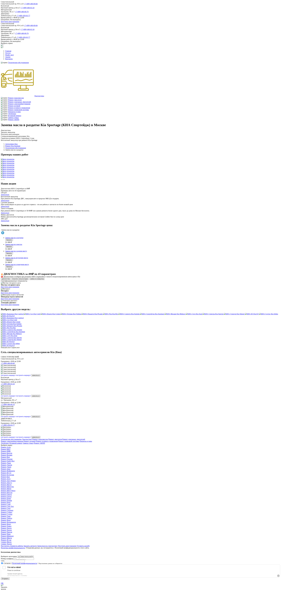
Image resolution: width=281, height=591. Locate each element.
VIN (2, 561)
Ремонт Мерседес (7, 487)
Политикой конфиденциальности (24, 563)
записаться (36, 375)
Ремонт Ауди (6, 447)
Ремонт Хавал (6, 526)
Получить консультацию (10, 21)
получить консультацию (20, 279)
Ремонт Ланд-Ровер (8, 481)
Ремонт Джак (6, 463)
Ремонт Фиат (6, 520)
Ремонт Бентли (6, 453)
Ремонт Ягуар (6, 540)
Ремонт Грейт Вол (7, 461)
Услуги (8, 53)
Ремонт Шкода (6, 538)
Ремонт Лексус (6, 483)
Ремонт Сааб (5, 504)
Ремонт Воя (5, 457)
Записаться (5, 195)
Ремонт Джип (6, 467)
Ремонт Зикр (5, 469)
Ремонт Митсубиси (8, 491)
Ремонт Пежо (6, 498)
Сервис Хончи (6, 544)
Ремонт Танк (6, 516)
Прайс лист (9, 55)
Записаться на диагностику (47, 546)
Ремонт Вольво (6, 455)
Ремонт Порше (6, 500)
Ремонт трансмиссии (16, 98)
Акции (7, 57)
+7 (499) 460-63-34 (27, 8)
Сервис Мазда (6, 542)
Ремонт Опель (6, 496)
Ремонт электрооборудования (19, 104)
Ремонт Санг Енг (7, 506)
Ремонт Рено (5, 502)
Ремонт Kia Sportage (12, 146)
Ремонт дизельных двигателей (19, 102)
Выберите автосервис (9, 556)
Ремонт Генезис (7, 459)
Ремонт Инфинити (8, 471)
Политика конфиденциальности (13, 548)
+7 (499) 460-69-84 (31, 4)
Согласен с (20, 563)
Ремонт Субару (6, 512)
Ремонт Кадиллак (7, 475)
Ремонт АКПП (13, 120)
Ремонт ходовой (14, 106)
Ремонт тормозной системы (18, 110)
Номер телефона (7, 559)
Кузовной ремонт (14, 116)
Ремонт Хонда (6, 528)
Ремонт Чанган (6, 532)
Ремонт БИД (5, 449)
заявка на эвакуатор (37, 279)
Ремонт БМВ (6, 451)
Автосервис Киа (11, 144)
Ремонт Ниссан (6, 493)
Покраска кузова (14, 112)
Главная (8, 51)
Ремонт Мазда (6, 485)
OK (2, 583)
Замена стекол (13, 118)
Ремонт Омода (6, 494)
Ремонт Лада (5, 479)
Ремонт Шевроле (7, 536)
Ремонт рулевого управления (19, 108)
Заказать (9, 240)
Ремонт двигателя (15, 100)
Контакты (9, 59)
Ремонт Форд (6, 524)
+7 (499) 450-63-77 (23, 16)
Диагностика (39, 96)
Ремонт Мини (6, 489)
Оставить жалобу (83, 546)
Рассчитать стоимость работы (12, 546)
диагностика (6, 279)
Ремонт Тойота (6, 518)
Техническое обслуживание (18, 62)
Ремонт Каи (5, 477)
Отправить (5, 578)
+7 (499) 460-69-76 (22, 12)
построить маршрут (8, 375)
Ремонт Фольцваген (8, 522)
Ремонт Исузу (6, 473)
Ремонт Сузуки (6, 514)
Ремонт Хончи (6, 530)
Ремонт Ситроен (7, 510)
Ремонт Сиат (6, 508)
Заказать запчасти (30, 546)
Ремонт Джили (6, 465)
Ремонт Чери (6, 534)
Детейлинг (12, 114)
